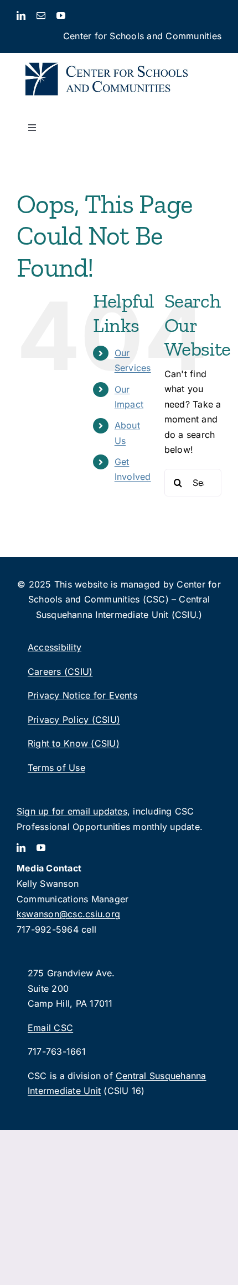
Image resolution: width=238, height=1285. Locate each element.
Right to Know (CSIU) (74, 743)
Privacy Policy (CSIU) (74, 719)
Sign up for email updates (72, 811)
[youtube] (60, 15)
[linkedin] (21, 15)
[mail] (41, 15)
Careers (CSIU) (60, 671)
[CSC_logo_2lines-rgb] (106, 57)
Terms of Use (56, 767)
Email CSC (50, 1027)
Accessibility (54, 647)
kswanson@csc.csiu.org (68, 913)
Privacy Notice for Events (82, 695)
